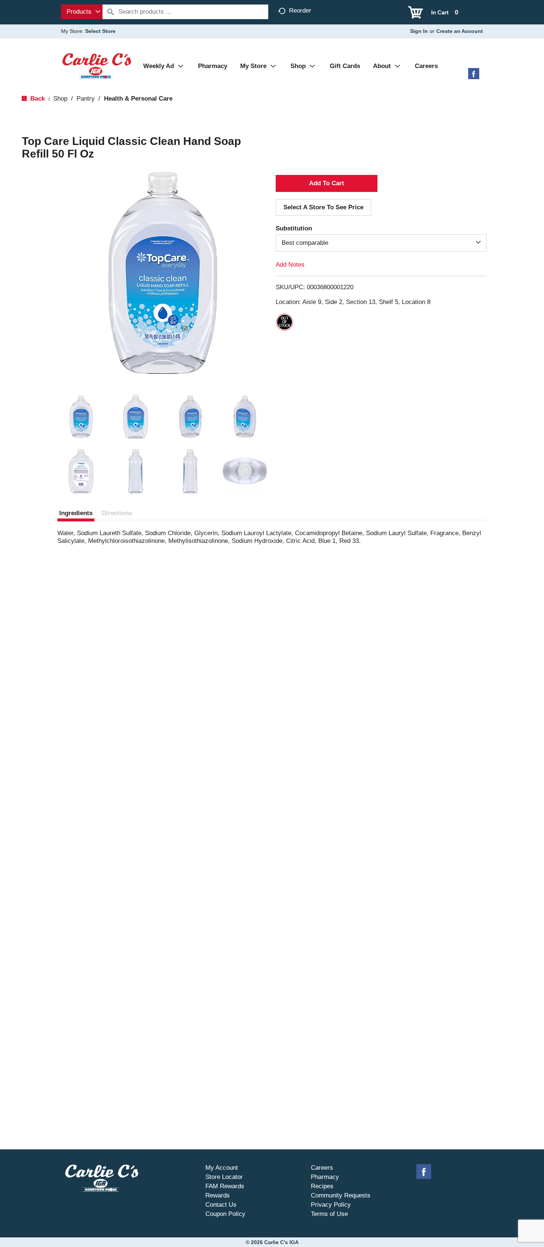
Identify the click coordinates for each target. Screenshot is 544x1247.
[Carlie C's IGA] (96, 65)
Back (36, 98)
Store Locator (224, 1176)
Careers (322, 1167)
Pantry (86, 98)
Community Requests (340, 1195)
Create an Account (459, 31)
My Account (221, 1167)
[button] (81, 416)
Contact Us (220, 1204)
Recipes (322, 1186)
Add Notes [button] (290, 264)
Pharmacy (325, 1176)
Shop (60, 98)
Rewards (217, 1195)
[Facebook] (473, 76)
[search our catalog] (111, 11)
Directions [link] (117, 513)
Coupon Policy (225, 1213)
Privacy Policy (331, 1204)
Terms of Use (329, 1213)
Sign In (419, 31)
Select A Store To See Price (323, 207)
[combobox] (82, 11)
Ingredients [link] (76, 513)
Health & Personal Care (138, 98)
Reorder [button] (300, 10)
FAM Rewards (224, 1186)
